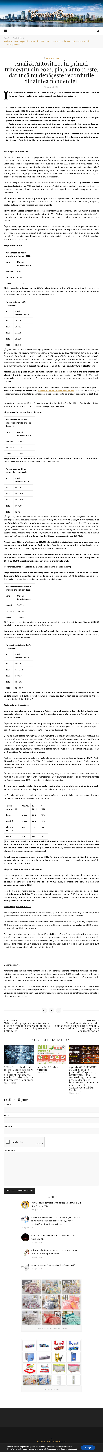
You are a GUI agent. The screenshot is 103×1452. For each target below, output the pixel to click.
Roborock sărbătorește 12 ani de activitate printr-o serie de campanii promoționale (54, 1252)
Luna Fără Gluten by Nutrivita (49, 1068)
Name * (7, 1104)
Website (8, 1126)
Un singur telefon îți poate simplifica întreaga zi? (53, 1265)
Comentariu (9, 1150)
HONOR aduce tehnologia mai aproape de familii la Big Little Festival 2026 (56, 1204)
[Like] (44, 1010)
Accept (88, 1448)
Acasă (6, 38)
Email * (7, 1115)
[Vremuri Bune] (51, 14)
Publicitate (17, 38)
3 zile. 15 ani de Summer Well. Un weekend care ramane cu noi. (53, 1237)
